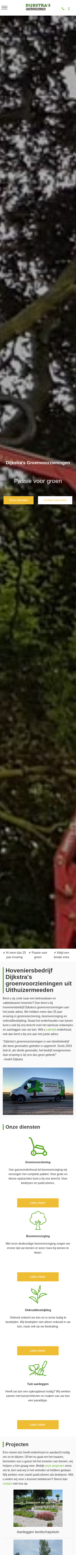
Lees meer (37, 1203)
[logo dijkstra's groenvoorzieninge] (38, 10)
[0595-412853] (63, 8)
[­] (4, 7)
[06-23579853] (68, 8)
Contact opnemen (55, 500)
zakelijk (51, 1029)
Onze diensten (18, 500)
